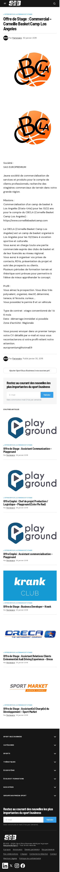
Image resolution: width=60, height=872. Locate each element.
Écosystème (9, 770)
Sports (6, 753)
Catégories (8, 745)
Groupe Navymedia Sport (15, 796)
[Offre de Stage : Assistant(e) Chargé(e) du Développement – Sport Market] (30, 688)
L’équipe (23, 854)
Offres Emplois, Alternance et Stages (18, 14)
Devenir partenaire (32, 849)
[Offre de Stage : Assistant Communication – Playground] (30, 428)
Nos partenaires (48, 849)
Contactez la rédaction (38, 854)
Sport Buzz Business (12, 737)
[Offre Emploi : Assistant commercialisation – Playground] (30, 533)
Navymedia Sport (10, 845)
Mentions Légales (10, 858)
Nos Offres (8, 787)
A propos (7, 849)
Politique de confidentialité (30, 858)
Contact (53, 854)
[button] (5, 3)
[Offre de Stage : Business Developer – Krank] (30, 586)
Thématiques (9, 762)
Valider (47, 395)
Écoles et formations (13, 779)
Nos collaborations (10, 854)
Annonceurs (17, 849)
